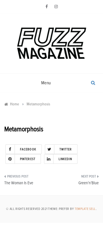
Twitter (66, 149)
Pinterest (27, 159)
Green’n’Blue (88, 183)
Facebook (28, 149)
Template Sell (85, 208)
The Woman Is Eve (18, 183)
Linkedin (65, 159)
